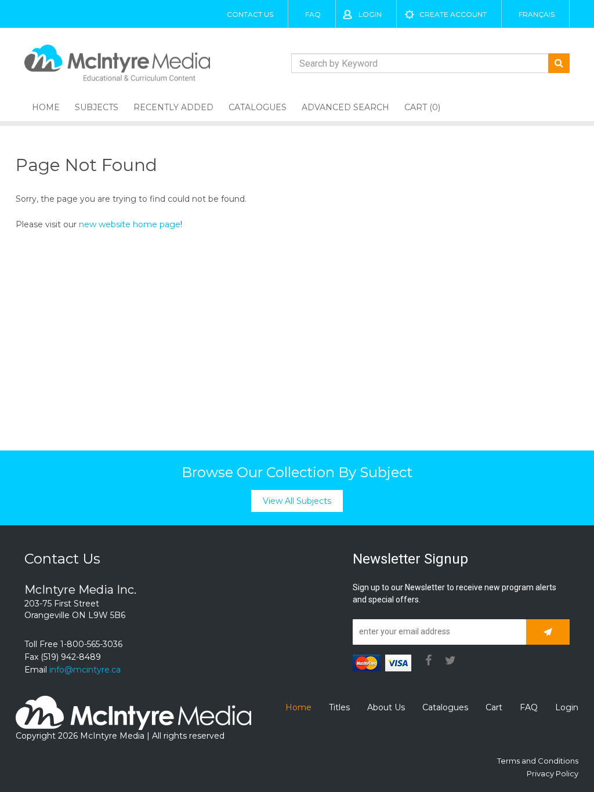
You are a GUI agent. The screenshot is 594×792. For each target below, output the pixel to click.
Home (46, 107)
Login (370, 14)
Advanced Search (345, 107)
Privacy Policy (552, 773)
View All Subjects (297, 501)
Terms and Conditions (537, 760)
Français (537, 14)
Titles (339, 707)
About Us (386, 707)
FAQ (313, 14)
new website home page (129, 224)
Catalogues (258, 107)
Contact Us (250, 14)
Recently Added (173, 107)
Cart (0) (422, 107)
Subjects (96, 107)
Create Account (453, 14)
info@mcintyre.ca (85, 669)
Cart (494, 707)
